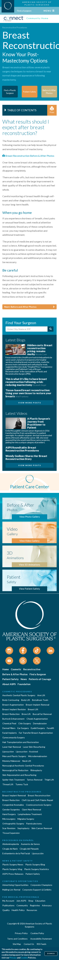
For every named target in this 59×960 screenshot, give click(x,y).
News (24, 679)
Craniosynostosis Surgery (38, 804)
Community (22, 905)
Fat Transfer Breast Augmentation (36, 732)
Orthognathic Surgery (13, 823)
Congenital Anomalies (13, 804)
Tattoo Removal (34, 779)
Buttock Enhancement (13, 718)
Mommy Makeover (11, 761)
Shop (30, 900)
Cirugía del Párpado (29, 848)
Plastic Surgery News (12, 864)
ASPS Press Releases (12, 874)
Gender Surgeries (11, 809)
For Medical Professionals (20, 897)
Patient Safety (10, 679)
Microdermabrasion (37, 756)
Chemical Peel (9, 723)
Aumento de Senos (30, 844)
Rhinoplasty (36, 770)
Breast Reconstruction (39, 795)
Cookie (24, 958)
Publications (8, 905)
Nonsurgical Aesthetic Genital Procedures (23, 765)
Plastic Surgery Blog (35, 864)
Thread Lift (7, 784)
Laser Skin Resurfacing (34, 747)
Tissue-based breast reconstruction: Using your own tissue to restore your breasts (28, 393)
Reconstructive (31, 669)
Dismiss (51, 953)
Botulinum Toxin (40, 700)
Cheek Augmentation (37, 718)
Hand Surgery (9, 814)
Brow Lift (26, 714)
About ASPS (9, 684)
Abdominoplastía (10, 844)
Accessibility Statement (41, 939)
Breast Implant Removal (37, 704)
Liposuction (8, 751)
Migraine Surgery (25, 819)
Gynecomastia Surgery (13, 737)
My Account (8, 900)
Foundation (24, 684)
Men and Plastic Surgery (14, 756)
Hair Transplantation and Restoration (20, 742)
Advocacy (47, 905)
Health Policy (18, 910)
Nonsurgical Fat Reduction (15, 770)
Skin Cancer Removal (41, 828)
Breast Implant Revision (14, 709)
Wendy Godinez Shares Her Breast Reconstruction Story (26, 457)
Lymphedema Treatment (30, 814)
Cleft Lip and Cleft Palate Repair (37, 800)
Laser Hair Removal (11, 747)
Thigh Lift (49, 779)
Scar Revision (8, 828)
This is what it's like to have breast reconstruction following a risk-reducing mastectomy (26, 381)
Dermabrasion (40, 723)
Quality (6, 910)
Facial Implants (9, 732)
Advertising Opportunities (15, 885)
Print (52, 112)
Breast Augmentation (13, 704)
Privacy (13, 958)
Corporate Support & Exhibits (36, 889)
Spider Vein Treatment (13, 779)
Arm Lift (41, 695)
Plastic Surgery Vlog (12, 869)
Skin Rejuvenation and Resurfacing (19, 775)
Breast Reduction (11, 714)
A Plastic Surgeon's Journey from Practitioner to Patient (38, 423)
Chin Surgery (24, 723)
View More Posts (29, 402)
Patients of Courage (40, 679)
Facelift (50, 728)
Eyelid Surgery (38, 728)
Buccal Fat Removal (42, 714)
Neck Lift (26, 761)
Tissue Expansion (11, 833)
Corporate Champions (41, 885)
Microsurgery (8, 819)
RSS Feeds (41, 944)
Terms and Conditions (17, 939)
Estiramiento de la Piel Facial (16, 853)
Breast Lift (33, 709)
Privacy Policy (21, 933)
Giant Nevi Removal (31, 809)
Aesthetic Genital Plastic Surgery (18, 695)
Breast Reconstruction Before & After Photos (29, 155)
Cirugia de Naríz (10, 848)
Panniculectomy (34, 823)
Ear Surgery (23, 728)
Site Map (17, 944)
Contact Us (29, 944)
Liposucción (38, 853)
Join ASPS (21, 900)
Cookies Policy (37, 933)
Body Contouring (10, 700)
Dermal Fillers (8, 728)
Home (5, 669)
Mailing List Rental (11, 889)
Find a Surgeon (24, 10)
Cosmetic (16, 669)
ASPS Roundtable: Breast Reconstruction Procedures (22, 449)
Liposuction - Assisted (27, 751)
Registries (35, 905)
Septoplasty (23, 828)
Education (40, 900)
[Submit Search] (50, 329)
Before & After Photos (15, 674)
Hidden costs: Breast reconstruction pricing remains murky (39, 350)
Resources (32, 910)
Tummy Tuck (21, 784)
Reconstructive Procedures (14, 27)
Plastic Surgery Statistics (36, 869)
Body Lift (25, 700)
